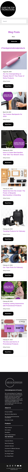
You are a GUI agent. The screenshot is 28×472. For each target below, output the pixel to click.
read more (8, 86)
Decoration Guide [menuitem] (9, 420)
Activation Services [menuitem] (9, 446)
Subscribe (14, 41)
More (13, 36)
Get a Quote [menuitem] (8, 430)
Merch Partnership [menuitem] (9, 443)
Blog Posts (14, 32)
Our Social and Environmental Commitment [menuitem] (12, 417)
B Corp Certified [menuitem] (8, 411)
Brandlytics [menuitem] (7, 432)
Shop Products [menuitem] (8, 427)
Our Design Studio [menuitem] (9, 453)
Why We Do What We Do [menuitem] (11, 414)
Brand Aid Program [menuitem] (9, 451)
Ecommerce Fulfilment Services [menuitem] (12, 448)
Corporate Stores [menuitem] (9, 440)
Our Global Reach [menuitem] (9, 456)
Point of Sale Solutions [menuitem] (10, 434)
